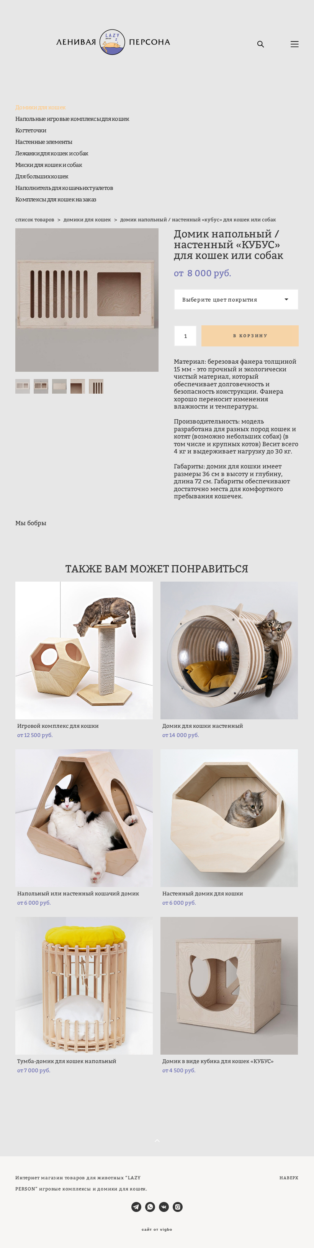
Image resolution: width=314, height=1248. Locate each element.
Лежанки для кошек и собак (51, 153)
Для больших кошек (41, 176)
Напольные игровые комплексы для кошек (72, 119)
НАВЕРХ (289, 1178)
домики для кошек (87, 219)
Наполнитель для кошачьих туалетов (64, 188)
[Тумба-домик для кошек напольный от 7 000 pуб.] (84, 986)
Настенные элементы (43, 142)
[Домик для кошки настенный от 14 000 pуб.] (229, 650)
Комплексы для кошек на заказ (55, 199)
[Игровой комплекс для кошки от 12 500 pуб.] (84, 650)
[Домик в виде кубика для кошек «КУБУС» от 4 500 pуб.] (229, 986)
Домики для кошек (40, 107)
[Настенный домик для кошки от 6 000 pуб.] (229, 818)
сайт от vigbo (157, 1230)
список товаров (34, 219)
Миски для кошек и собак (48, 165)
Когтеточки (30, 130)
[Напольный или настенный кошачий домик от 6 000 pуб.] (84, 818)
